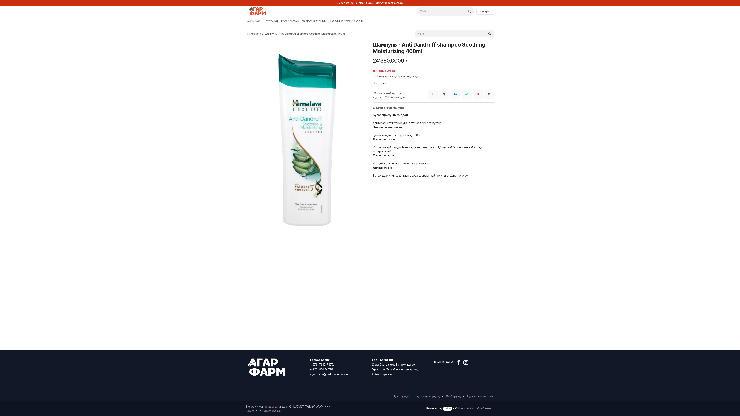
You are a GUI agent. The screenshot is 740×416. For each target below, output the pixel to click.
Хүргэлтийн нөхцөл (480, 396)
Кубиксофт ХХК (272, 411)
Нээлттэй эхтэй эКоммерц (476, 408)
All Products (253, 33)
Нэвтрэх (485, 11)
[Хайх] (469, 11)
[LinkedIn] (455, 94)
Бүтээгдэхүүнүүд (428, 396)
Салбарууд (453, 396)
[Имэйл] (489, 94)
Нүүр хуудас (401, 396)
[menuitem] (255, 21)
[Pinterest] (477, 94)
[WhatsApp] (466, 94)
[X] (444, 94)
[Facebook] (432, 94)
